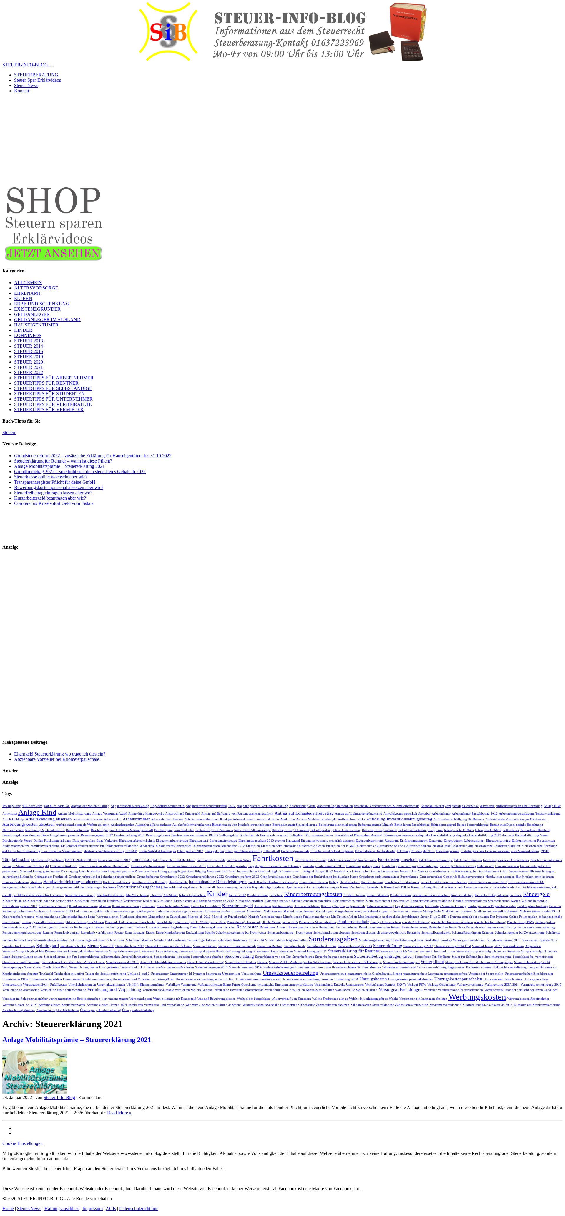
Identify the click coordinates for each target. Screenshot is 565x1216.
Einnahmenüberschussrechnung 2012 (219, 845)
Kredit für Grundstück (206, 906)
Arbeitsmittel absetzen (88, 819)
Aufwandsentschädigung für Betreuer (458, 819)
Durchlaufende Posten (17, 840)
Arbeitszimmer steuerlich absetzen (256, 819)
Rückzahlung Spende (200, 932)
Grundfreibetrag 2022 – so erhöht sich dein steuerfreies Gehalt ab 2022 (80, 471)
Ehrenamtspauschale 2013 (256, 840)
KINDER (23, 330)
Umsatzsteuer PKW (15, 979)
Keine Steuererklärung (80, 895)
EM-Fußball (271, 851)
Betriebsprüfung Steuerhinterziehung (335, 830)
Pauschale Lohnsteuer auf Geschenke (130, 922)
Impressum (92, 1208)
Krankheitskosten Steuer (173, 906)
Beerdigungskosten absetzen (338, 824)
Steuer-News (26, 85)
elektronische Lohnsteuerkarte (453, 845)
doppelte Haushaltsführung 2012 (478, 835)
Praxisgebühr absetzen (385, 922)
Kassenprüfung (421, 887)
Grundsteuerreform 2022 (242, 876)
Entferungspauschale (295, 851)
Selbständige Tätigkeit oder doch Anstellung (217, 940)
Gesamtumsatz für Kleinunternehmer (232, 871)
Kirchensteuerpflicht (249, 900)
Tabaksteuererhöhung (432, 967)
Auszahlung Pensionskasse (153, 824)
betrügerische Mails (488, 830)
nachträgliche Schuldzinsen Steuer (405, 916)
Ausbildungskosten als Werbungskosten (82, 824)
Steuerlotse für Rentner (240, 962)
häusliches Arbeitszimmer (402, 882)
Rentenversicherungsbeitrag (536, 927)
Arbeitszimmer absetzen (167, 819)
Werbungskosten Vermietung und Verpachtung (152, 1004)
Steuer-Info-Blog (59, 1097)
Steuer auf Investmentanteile (237, 946)
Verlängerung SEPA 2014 (502, 984)
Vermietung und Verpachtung (114, 989)
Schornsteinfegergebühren (88, 940)
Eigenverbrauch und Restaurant (377, 840)
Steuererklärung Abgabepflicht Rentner (29, 951)
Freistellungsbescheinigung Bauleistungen (410, 866)
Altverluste (487, 806)
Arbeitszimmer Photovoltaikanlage (208, 819)
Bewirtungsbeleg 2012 (129, 835)
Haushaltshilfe (178, 882)
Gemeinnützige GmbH (535, 866)
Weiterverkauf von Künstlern (291, 998)
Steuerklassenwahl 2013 (122, 962)
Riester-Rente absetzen (129, 932)
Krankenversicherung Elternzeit (133, 906)
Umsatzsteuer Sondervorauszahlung (87, 979)
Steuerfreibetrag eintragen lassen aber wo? (53, 492)
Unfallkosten (58, 984)
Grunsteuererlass (431, 876)
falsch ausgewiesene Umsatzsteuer (506, 860)
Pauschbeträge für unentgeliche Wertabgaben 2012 (191, 922)
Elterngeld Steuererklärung (243, 851)
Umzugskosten (373, 978)
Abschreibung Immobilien (335, 806)
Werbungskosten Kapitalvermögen (61, 1004)
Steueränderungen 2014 (245, 967)
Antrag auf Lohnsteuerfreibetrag (304, 812)
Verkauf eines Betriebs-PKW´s (385, 984)
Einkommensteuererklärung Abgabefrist (127, 845)
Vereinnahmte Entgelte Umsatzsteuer (339, 984)
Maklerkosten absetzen (298, 911)
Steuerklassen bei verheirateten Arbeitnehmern (73, 962)
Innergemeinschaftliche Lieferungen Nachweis (84, 887)
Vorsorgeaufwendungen (401, 989)
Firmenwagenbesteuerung (148, 866)
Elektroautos (365, 845)
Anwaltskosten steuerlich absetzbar (407, 813)
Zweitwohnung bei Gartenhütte (57, 1010)
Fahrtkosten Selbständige (436, 860)
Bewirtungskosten (158, 835)
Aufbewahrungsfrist (351, 819)
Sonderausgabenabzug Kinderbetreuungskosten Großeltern (399, 940)
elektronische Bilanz (417, 845)
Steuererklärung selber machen (99, 956)
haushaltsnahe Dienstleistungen (218, 881)
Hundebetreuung (372, 882)
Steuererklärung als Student (75, 951)
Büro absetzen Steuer (319, 835)
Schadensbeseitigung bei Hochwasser (241, 932)
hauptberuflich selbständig (149, 882)
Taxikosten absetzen (479, 967)
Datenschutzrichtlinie (138, 1208)
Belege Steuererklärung (473, 824)
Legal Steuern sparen (409, 906)
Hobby (333, 882)
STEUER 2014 (28, 346)
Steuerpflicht (432, 961)
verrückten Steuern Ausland (194, 989)
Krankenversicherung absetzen (90, 906)
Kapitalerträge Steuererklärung (293, 887)
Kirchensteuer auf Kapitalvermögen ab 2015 (204, 900)
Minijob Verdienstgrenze (265, 916)
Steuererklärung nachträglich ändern (481, 951)
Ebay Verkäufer (107, 840)
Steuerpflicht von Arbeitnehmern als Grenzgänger (479, 962)
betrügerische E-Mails (459, 830)
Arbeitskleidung (13, 819)
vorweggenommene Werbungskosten (127, 998)
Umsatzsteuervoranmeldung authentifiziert (204, 979)
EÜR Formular (142, 860)
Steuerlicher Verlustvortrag (205, 962)
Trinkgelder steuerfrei (69, 973)
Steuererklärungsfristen (137, 956)
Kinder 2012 (237, 895)
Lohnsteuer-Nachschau (33, 911)
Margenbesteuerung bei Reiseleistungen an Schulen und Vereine (378, 911)
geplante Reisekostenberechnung (144, 871)
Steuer (93, 945)
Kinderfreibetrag (462, 895)
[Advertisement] (282, 139)
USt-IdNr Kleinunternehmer (145, 984)
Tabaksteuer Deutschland (399, 967)
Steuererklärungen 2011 (310, 951)
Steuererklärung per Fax (60, 956)
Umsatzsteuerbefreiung (290, 972)
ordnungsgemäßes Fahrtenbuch (43, 922)
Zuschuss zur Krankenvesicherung (537, 1004)
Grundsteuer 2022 (172, 876)
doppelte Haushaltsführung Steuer (525, 835)
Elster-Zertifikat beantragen (157, 851)
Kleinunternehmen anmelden (311, 900)
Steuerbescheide (294, 946)
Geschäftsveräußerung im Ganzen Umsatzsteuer (366, 871)
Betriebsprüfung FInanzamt (290, 830)
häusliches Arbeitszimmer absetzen (444, 882)
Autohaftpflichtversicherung (191, 824)
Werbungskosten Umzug (102, 1004)
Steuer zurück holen (180, 967)
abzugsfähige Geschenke (462, 806)
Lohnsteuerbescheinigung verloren (180, 911)
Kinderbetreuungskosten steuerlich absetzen (420, 895)
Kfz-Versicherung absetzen (144, 895)
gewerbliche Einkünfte (17, 876)
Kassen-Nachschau (352, 887)
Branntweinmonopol (274, 835)
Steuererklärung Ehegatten (275, 951)
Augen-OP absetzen (533, 819)
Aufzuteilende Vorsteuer (502, 819)
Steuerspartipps (12, 967)
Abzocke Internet (432, 806)
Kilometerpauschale (192, 895)
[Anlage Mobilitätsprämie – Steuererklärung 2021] (34, 1092)
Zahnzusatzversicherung (411, 1004)
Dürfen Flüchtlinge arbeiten (52, 840)
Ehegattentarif (198, 840)
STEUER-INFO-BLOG (25, 64)
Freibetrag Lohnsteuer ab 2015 (324, 866)
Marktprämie (432, 911)
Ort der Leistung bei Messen (85, 922)
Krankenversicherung (53, 906)
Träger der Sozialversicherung (105, 973)
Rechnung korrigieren (89, 927)
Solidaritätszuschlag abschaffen (286, 940)
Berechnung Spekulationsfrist (45, 830)
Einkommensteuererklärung (80, 845)
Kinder (217, 893)
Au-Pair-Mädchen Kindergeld (316, 819)
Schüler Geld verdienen (170, 940)
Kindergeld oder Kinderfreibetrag (50, 900)
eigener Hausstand (287, 840)
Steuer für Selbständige (467, 956)
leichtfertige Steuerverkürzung (445, 906)
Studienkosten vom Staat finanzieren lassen (327, 967)
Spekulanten (530, 940)
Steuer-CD (107, 946)
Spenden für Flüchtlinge (18, 946)
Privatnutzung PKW (520, 922)
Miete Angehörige (48, 916)
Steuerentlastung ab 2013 (355, 946)
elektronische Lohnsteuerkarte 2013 (499, 845)
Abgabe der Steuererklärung (90, 806)
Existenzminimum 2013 (114, 860)
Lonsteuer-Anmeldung (247, 911)
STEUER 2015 (28, 351)
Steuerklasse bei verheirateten (533, 956)
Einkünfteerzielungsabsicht (174, 845)
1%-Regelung (11, 806)
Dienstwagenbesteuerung (400, 835)
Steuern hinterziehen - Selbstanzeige (357, 962)
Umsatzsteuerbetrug (333, 973)
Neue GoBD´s (439, 916)
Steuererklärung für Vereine (399, 951)
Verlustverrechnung (470, 984)
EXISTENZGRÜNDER (37, 308)
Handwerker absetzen (500, 876)
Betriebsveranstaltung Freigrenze (420, 830)
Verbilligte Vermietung (181, 984)
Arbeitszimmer (136, 818)
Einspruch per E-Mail (340, 845)
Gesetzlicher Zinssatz (414, 871)
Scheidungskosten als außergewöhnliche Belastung (385, 932)
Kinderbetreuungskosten (313, 894)
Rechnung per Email (119, 927)
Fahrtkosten (272, 858)
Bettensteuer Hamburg (535, 830)
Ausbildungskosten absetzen (28, 824)
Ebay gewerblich (83, 840)
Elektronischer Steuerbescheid (61, 851)
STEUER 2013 (28, 340)
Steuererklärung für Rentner (353, 950)
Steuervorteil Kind (132, 967)
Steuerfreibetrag (303, 956)
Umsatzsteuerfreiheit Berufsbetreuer (529, 973)
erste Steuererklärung (525, 851)
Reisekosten (248, 926)
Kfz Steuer (170, 895)
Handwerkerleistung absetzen (22, 882)
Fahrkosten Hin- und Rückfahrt (174, 860)
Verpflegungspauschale (158, 989)
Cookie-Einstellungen (22, 1143)
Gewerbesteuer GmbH (493, 871)
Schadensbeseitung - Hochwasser (289, 932)
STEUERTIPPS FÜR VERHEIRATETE (53, 404)
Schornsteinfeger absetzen (51, 940)
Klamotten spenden (277, 900)
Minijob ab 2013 (199, 916)
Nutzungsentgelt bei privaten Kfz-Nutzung (479, 916)
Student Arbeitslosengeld (279, 967)
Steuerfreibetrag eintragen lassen (384, 956)
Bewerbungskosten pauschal (60, 835)
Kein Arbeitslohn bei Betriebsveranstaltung (522, 887)
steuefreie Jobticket (73, 946)
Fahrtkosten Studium (468, 860)
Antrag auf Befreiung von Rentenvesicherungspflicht (237, 813)
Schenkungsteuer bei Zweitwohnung (520, 932)
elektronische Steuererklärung (104, 851)
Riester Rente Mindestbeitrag (165, 932)
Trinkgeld (46, 973)
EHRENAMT (27, 293)
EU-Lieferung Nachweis (47, 860)
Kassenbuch (375, 887)
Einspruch (253, 845)
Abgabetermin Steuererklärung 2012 (211, 806)
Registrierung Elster (184, 927)
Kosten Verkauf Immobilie (529, 900)
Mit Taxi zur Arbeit (344, 916)
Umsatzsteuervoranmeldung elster (257, 979)
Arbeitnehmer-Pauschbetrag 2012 (475, 813)
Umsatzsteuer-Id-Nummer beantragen (195, 973)
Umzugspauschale (536, 979)
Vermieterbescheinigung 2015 (541, 984)
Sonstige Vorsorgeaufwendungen (463, 940)
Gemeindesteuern (507, 866)
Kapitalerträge (261, 887)
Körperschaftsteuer (307, 906)
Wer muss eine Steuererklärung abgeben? (213, 1004)
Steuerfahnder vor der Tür (273, 956)
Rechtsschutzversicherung (152, 927)
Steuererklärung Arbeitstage (160, 951)
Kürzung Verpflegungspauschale (343, 906)
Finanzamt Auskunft (63, 866)
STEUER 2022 (28, 372)
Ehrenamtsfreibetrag (223, 840)
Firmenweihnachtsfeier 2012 (186, 866)
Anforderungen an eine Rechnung (519, 806)
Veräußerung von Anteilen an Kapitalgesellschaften (299, 989)
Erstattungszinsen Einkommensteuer (485, 851)
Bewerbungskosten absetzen (21, 835)
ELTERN (23, 298)
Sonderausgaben (333, 939)
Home (8, 1208)
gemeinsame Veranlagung (60, 871)
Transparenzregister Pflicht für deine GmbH (54, 482)
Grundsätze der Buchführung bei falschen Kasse (325, 876)
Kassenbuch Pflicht (397, 887)
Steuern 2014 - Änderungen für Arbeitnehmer (300, 962)
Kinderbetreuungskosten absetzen (366, 895)
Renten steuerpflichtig (501, 927)
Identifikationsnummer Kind (487, 882)
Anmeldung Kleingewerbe (146, 813)
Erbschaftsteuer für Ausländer (375, 851)
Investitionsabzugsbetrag (140, 886)
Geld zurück (485, 866)
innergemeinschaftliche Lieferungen (26, 887)
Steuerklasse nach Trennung (21, 962)
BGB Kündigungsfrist (223, 835)
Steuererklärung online (27, 956)
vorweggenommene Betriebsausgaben (74, 998)
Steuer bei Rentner (269, 946)
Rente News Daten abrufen (467, 927)
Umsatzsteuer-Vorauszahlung (242, 973)
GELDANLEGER (32, 314)
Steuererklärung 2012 (418, 946)
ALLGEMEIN (28, 282)
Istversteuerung (227, 887)
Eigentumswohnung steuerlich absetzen (328, 840)
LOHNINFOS (27, 335)
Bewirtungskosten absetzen (189, 835)
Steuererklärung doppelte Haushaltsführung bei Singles (217, 951)
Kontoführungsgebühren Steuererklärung (481, 900)
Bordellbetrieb (249, 835)
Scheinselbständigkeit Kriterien (473, 932)
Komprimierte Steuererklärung (431, 900)
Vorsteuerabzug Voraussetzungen (460, 989)
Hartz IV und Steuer (116, 882)
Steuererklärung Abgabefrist (522, 946)
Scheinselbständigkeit (436, 932)
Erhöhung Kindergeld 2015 (416, 851)
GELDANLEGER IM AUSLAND (47, 319)
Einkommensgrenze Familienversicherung (31, 845)
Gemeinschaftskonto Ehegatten (100, 871)
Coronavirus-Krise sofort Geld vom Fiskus (53, 503)
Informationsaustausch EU (526, 882)
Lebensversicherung (380, 906)
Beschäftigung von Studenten (174, 830)
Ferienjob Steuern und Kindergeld (25, 866)
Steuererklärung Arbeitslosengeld (117, 951)
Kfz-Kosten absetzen (110, 895)
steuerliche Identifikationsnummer (163, 962)
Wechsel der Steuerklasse (253, 998)
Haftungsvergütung (471, 876)
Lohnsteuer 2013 (61, 911)
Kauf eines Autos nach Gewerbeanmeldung (462, 887)
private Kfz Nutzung (416, 922)
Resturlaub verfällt (66, 932)
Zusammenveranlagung (445, 1004)
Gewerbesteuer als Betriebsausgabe (452, 871)
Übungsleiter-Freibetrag (138, 1010)
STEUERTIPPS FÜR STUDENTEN (49, 393)
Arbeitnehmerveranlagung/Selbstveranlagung (530, 813)
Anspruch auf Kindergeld (182, 813)
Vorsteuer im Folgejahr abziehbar (25, 998)
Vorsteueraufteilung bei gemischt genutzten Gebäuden (521, 989)
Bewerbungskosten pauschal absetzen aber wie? (58, 487)
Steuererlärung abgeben (207, 956)
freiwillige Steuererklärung (458, 866)
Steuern (9, 432)
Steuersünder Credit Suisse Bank (46, 967)
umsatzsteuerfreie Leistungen (423, 973)
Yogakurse (307, 1004)
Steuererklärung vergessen (172, 956)
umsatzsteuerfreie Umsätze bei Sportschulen (473, 973)
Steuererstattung (239, 956)
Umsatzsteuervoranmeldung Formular (307, 979)
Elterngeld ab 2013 (190, 851)
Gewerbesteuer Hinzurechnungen (531, 871)
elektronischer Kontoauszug (21, 851)
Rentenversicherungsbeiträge (21, 932)
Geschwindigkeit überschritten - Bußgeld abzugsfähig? (295, 871)
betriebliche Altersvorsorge (252, 830)
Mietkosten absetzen (133, 916)
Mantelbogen (324, 911)
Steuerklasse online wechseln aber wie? (50, 476)
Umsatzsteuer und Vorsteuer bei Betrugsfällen (144, 979)
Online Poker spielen (523, 916)
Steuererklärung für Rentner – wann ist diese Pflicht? (63, 460)
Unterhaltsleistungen (82, 984)
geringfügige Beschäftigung (187, 871)
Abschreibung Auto (302, 806)
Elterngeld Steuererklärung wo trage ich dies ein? (59, 753)
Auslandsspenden (122, 824)
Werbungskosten (477, 996)
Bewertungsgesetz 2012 (97, 835)
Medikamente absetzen (457, 911)
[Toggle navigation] (51, 66)
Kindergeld (536, 894)
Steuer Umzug (79, 967)
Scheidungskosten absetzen (331, 932)
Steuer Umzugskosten (104, 967)
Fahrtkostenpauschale (398, 859)
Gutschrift (450, 876)
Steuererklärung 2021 (487, 946)
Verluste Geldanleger (441, 984)
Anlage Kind (37, 812)
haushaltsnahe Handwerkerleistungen (273, 882)
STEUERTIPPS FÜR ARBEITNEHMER (54, 377)
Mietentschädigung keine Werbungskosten (90, 916)
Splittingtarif (47, 945)
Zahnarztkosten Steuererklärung (372, 1004)
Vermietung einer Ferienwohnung (63, 989)
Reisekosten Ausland (274, 927)
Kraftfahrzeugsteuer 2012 (19, 906)
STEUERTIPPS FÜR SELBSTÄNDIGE (53, 388)
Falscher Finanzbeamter (546, 860)
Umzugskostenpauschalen (458, 978)
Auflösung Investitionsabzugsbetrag (399, 818)
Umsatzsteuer (160, 973)
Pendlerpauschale (353, 921)
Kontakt (21, 90)
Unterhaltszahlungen (111, 984)
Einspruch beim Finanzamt (279, 845)
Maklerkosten (273, 911)
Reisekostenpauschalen (374, 927)
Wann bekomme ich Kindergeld (174, 998)
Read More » (119, 1112)
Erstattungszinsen (447, 851)
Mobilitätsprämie (369, 916)
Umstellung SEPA (346, 979)
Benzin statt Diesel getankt (508, 824)
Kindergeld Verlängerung (124, 900)
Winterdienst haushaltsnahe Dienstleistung (270, 1004)
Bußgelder (296, 835)
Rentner (48, 932)
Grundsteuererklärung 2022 (205, 876)
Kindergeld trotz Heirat (90, 900)
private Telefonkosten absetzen (452, 922)
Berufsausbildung (78, 830)
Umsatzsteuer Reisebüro (45, 979)
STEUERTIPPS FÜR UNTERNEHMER (53, 398)
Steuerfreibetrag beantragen (334, 956)
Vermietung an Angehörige (20, 989)
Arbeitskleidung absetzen (48, 818)
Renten (396, 927)
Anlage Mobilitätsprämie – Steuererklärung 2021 (59, 466)
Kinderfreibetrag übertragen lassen (498, 895)
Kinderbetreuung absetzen (265, 895)
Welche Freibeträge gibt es (330, 998)
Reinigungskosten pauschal (217, 927)
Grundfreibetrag (148, 876)
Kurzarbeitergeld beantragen (273, 906)
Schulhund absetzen (139, 940)
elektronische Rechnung (541, 845)
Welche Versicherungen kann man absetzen (418, 998)
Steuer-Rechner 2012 (129, 946)
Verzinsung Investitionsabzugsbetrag (239, 989)
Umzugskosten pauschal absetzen (410, 979)
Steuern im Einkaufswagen (401, 962)
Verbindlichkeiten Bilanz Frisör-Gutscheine (227, 984)
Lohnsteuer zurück (217, 911)
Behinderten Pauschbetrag (412, 824)
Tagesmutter (456, 967)
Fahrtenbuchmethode (211, 860)
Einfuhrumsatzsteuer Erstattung (421, 840)
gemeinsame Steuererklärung (22, 871)
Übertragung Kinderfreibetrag (100, 1010)
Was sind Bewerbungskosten (216, 998)
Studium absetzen (369, 967)
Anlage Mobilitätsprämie (74, 813)
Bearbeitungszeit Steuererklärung (295, 824)
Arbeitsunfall (113, 819)
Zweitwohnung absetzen (18, 1010)
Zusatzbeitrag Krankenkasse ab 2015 (488, 1004)
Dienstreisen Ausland (368, 835)
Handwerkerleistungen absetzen (72, 881)
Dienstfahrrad (343, 835)
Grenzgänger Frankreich (51, 876)
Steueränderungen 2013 (211, 967)
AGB (111, 1208)
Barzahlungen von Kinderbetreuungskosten (241, 824)
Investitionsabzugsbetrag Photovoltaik (190, 887)
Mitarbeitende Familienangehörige (306, 916)
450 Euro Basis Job (57, 806)
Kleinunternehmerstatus (348, 900)
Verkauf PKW (416, 984)
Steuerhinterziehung (498, 956)
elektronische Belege (389, 845)
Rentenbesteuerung (415, 927)
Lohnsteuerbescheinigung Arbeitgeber (129, 911)
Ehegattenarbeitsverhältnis (137, 840)
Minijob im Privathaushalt (229, 916)
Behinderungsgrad (443, 824)
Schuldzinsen (116, 940)
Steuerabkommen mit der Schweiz (168, 946)
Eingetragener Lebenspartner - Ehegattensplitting (477, 840)
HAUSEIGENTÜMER (36, 324)
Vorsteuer (430, 989)
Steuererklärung (387, 945)
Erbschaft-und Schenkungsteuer (332, 851)
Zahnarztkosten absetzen (332, 1004)
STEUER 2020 (28, 361)
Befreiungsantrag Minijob (375, 824)
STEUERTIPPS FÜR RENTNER (46, 383)
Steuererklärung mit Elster (437, 951)
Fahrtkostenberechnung (311, 860)
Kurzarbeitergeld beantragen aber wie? (50, 497)
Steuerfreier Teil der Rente (433, 956)
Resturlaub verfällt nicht (97, 932)
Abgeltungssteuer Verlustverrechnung (262, 806)
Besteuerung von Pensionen (214, 830)
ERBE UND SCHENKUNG (41, 303)
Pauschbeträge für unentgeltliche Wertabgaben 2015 (262, 922)
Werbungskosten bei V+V (19, 1004)
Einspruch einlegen (312, 845)
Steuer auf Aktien (205, 946)
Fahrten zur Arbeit (239, 860)
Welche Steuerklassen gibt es (368, 998)
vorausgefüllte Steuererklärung (356, 989)
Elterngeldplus (214, 851)
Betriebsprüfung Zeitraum (379, 830)
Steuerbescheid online (321, 946)
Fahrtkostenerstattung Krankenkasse (352, 860)
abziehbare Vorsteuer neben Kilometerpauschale (386, 806)
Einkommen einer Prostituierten (533, 840)
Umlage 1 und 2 (138, 973)
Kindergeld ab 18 (14, 900)
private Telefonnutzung (490, 922)
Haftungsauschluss (61, 1208)
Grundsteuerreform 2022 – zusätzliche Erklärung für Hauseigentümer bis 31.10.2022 (93, 455)
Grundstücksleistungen (275, 876)
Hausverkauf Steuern (313, 882)
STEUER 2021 (28, 367)
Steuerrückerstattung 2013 (532, 962)
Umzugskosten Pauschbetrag (502, 979)
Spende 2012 (549, 940)
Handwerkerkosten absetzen (535, 876)
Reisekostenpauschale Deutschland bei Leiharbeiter (323, 927)
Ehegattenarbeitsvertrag (172, 840)
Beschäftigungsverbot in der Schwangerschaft (122, 830)
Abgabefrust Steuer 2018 (167, 806)
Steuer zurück (156, 967)
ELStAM (131, 851)
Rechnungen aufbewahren (55, 927)
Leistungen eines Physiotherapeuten (492, 906)
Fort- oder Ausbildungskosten (227, 866)
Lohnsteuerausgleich (88, 911)
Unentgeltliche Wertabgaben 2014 (25, 984)
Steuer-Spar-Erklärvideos (37, 80)
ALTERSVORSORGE (36, 287)
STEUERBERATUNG (36, 74)
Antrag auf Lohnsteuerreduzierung (358, 813)
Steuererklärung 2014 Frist (452, 946)
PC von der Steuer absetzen (317, 922)
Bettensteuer (511, 830)
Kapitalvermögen (327, 887)
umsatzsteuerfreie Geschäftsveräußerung (375, 973)
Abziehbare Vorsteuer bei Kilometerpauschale (56, 759)
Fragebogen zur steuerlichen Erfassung (274, 866)
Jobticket (245, 887)
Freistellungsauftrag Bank (363, 866)
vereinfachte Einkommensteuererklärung (285, 984)
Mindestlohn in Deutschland (167, 916)
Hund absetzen (350, 882)
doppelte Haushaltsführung (436, 835)
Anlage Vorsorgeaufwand (109, 813)
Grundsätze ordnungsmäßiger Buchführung (388, 876)
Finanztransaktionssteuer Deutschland (104, 866)
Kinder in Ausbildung (157, 900)
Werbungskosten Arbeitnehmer (528, 998)
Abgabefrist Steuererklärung (130, 806)
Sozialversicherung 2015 (504, 940)
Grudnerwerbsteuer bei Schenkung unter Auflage (102, 876)
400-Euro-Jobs (32, 806)
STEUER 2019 (28, 356)
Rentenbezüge (438, 927)
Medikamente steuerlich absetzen (496, 911)
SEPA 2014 (256, 940)
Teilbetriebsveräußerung (510, 967)
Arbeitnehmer (441, 813)
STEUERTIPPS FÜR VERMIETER (49, 409)
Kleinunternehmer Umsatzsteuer (387, 900)
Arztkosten (287, 819)
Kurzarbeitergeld (237, 905)
